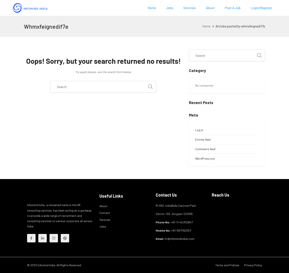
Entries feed (203, 139)
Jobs (169, 8)
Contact (104, 213)
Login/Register (261, 8)
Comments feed (205, 149)
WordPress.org (205, 158)
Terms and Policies (227, 265)
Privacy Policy (253, 265)
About (210, 8)
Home (151, 8)
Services (189, 8)
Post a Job (233, 8)
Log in (199, 130)
